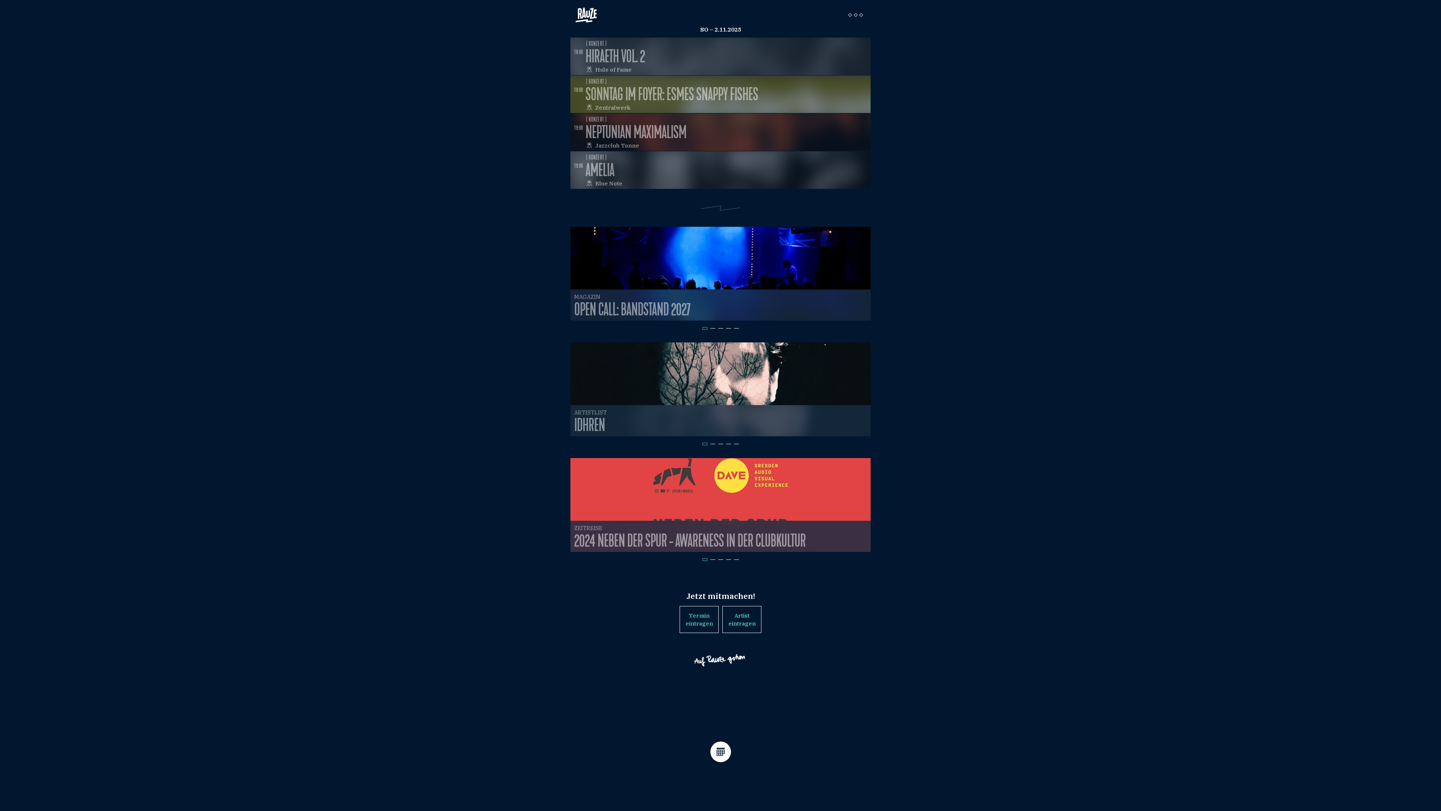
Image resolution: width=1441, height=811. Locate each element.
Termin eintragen (699, 619)
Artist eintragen (742, 619)
